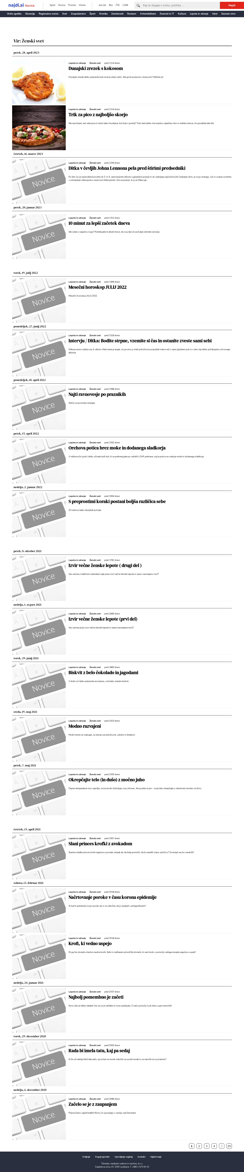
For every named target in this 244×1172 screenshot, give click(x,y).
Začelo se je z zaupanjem (93, 1104)
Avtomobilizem (148, 13)
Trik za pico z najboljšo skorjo (98, 114)
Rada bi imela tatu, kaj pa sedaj (99, 1050)
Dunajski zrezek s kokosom (96, 68)
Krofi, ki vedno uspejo (90, 943)
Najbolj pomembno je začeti (96, 997)
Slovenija (30, 13)
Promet (72, 5)
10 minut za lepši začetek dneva (99, 223)
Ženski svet (95, 63)
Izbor (215, 13)
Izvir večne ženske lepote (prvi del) (103, 619)
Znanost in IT (167, 13)
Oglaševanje (155, 1156)
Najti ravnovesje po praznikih (97, 394)
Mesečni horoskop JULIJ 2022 (97, 287)
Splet (52, 5)
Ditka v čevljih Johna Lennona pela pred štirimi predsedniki (127, 168)
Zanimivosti (117, 13)
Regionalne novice (48, 13)
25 (229, 1146)
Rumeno (131, 13)
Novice (61, 5)
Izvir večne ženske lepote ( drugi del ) (105, 565)
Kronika (103, 13)
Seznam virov (228, 13)
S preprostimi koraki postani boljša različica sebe (117, 501)
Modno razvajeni (85, 726)
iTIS (117, 5)
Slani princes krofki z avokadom (100, 844)
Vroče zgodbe (14, 13)
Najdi (231, 5)
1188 (125, 5)
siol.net (102, 5)
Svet (64, 13)
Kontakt (141, 1156)
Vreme (82, 5)
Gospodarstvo (78, 13)
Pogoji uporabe (102, 1156)
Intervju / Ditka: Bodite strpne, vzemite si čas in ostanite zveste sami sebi (140, 341)
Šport (92, 13)
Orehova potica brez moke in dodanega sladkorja (117, 448)
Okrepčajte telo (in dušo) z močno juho (107, 780)
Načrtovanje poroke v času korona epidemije (113, 897)
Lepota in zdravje (199, 13)
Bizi (111, 5)
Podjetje (86, 1156)
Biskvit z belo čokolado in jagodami (103, 672)
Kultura (182, 13)
